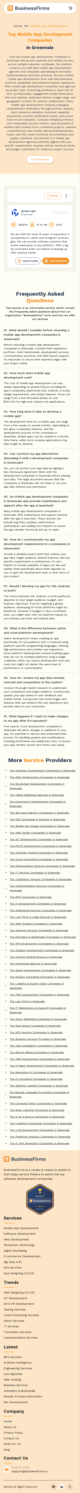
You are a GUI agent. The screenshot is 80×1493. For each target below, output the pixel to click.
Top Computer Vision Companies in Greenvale (38, 1103)
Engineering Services (18, 1368)
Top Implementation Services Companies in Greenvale (37, 888)
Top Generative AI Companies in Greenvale (36, 1072)
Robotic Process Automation (23, 1396)
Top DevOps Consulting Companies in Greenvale (40, 976)
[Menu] (70, 8)
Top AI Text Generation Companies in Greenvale (39, 1143)
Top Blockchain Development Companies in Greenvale (37, 786)
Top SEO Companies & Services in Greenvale (37, 819)
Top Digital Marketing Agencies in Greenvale (37, 794)
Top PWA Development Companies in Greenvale (39, 994)
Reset (54, 195)
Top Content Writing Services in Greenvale (36, 956)
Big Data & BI (13, 1262)
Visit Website (58, 260)
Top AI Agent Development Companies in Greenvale (42, 1065)
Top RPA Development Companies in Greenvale (39, 943)
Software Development (20, 1233)
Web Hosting (12, 1379)
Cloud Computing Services (21, 1315)
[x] (70, 1486)
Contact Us (11, 1438)
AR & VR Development (19, 1303)
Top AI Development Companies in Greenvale (38, 903)
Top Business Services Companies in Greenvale (39, 930)
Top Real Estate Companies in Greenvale (35, 1025)
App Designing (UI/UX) (19, 1273)
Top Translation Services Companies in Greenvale (40, 879)
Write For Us (12, 1444)
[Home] (28, 8)
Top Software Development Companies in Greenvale (43, 770)
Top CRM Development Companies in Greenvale (40, 1059)
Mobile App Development (21, 1228)
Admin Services (14, 1321)
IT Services (11, 1326)
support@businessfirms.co (30, 1471)
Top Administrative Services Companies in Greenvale (42, 865)
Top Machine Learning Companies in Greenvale (39, 1085)
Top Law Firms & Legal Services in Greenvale (38, 917)
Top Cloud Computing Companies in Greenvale (39, 859)
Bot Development (16, 1402)
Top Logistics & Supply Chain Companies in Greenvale (37, 985)
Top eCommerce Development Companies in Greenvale (37, 804)
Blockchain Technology (19, 1245)
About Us (10, 1427)
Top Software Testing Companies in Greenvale (39, 852)
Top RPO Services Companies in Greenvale (36, 1032)
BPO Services (13, 1357)
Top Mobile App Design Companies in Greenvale (40, 826)
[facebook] (53, 1486)
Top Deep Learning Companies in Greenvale (37, 1110)
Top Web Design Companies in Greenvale (35, 832)
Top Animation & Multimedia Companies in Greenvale (43, 936)
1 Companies (40, 159)
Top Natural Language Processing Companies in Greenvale (39, 1094)
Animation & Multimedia (19, 1391)
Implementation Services (21, 1337)
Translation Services (17, 1332)
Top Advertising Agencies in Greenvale (33, 963)
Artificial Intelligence (18, 1362)
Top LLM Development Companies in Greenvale (40, 1130)
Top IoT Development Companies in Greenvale (39, 839)
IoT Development (15, 1298)
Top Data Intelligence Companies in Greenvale (39, 1045)
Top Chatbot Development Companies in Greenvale (42, 950)
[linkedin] (61, 1486)
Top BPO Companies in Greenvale (31, 897)
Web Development (16, 1239)
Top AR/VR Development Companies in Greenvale (41, 846)
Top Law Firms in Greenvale (27, 1001)
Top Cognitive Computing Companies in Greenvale (41, 1123)
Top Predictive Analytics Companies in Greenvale (40, 1136)
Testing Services (15, 1309)
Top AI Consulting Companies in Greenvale (36, 1078)
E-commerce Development (22, 1256)
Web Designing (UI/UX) (19, 1292)
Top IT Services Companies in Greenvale (35, 872)
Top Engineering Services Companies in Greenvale (41, 910)
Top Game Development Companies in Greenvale (40, 970)
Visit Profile (30, 260)
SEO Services (13, 1267)
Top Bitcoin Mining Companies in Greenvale (37, 1052)
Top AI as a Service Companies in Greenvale (37, 1116)
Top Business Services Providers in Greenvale (38, 1039)
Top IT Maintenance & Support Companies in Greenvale (37, 1010)
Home (17, 26)
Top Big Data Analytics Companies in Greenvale (39, 812)
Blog (7, 1449)
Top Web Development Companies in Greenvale (40, 777)
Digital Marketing (15, 1250)
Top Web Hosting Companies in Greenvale (36, 923)
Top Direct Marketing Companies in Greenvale (38, 1019)
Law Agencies (13, 1374)
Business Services (16, 1385)
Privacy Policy (13, 1432)
